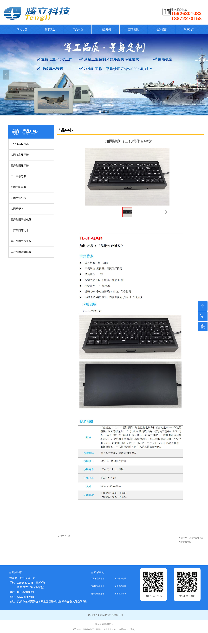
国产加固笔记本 (20, 230)
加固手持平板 (18, 198)
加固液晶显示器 (20, 154)
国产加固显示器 (20, 165)
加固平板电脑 (18, 187)
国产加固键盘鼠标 (21, 252)
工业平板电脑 (18, 176)
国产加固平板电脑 (21, 219)
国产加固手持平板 (21, 241)
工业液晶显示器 (20, 144)
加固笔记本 (17, 208)
